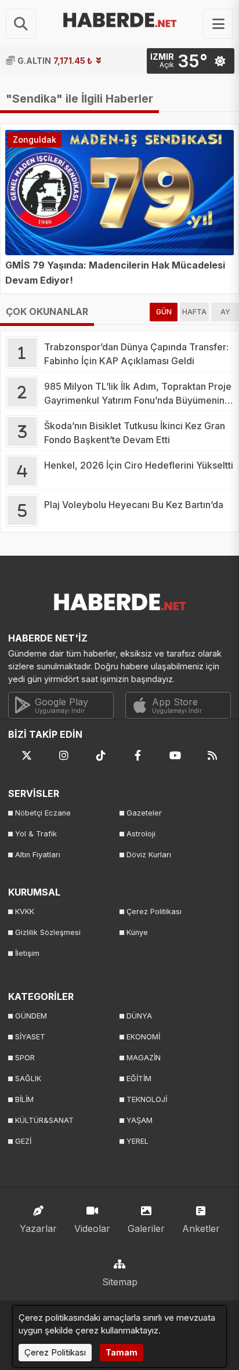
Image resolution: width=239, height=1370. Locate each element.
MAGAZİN (143, 1057)
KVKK (24, 911)
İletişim (27, 953)
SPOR (25, 1057)
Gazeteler (144, 813)
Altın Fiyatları (37, 854)
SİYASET (30, 1036)
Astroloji (140, 833)
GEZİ (23, 1141)
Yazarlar (38, 1228)
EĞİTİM (138, 1078)
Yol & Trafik (36, 833)
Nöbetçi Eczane (43, 813)
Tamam (121, 1352)
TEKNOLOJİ (146, 1099)
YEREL (137, 1141)
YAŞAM (139, 1120)
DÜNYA (139, 1016)
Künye (137, 932)
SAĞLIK (28, 1078)
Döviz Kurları (148, 854)
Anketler (201, 1228)
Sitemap (119, 1282)
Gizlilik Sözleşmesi (48, 932)
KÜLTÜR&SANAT (44, 1120)
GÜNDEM (31, 1016)
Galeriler (146, 1228)
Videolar (92, 1228)
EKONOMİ (143, 1036)
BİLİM (24, 1099)
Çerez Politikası (154, 911)
